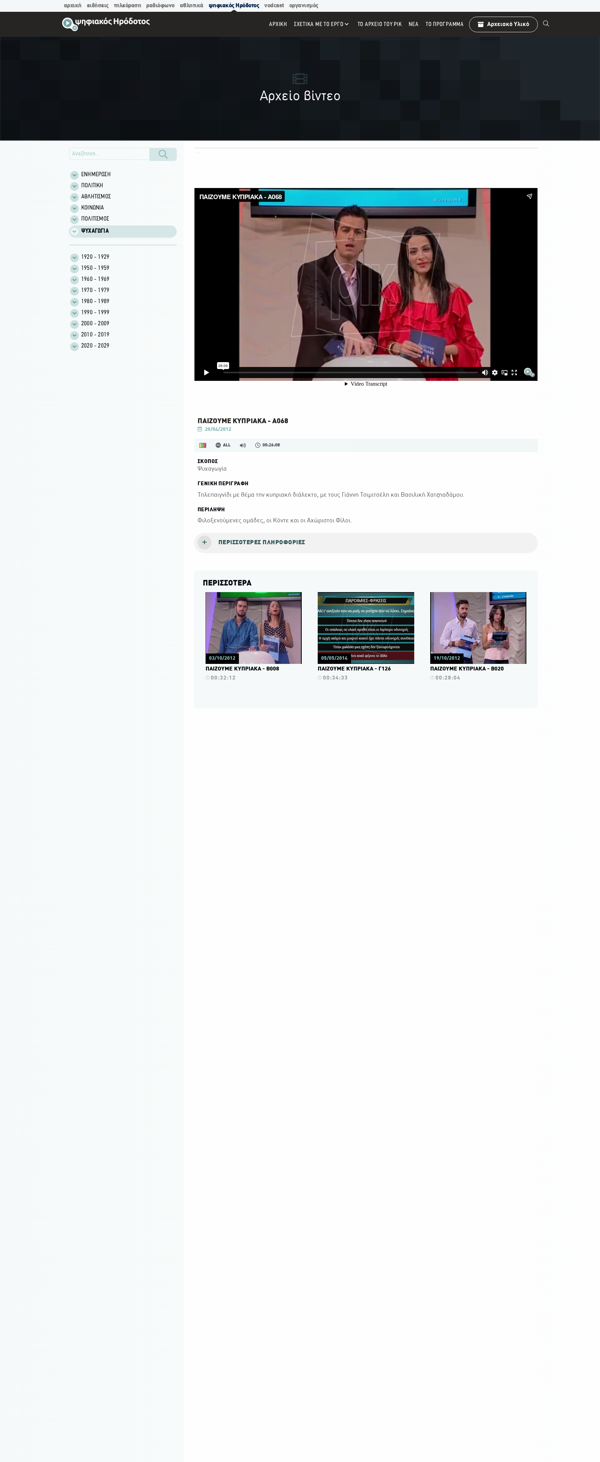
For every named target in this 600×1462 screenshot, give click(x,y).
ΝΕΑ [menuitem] (413, 24)
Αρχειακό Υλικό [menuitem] (508, 24)
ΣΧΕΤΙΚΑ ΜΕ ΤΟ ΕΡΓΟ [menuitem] (319, 24)
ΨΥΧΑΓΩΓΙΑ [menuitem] (95, 231)
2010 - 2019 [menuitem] (95, 335)
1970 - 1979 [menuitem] (95, 291)
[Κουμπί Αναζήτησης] (163, 154)
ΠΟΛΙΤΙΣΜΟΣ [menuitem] (95, 219)
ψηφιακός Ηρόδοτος (234, 5)
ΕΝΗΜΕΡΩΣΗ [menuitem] (96, 175)
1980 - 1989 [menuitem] (95, 302)
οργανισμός (303, 5)
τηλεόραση (127, 5)
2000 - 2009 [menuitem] (95, 324)
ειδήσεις (98, 5)
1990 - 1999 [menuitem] (95, 313)
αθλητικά (191, 5)
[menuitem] (546, 24)
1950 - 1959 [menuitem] (95, 268)
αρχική (73, 5)
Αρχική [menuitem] (278, 24)
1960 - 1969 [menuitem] (95, 279)
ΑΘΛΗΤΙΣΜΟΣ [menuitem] (96, 197)
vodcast (274, 5)
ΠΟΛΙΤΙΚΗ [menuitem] (92, 186)
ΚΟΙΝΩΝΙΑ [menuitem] (92, 208)
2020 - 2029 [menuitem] (95, 346)
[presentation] (366, 543)
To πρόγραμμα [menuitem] (445, 24)
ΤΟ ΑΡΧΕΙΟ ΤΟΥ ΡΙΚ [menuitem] (380, 24)
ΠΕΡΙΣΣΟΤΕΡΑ (227, 583)
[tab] (366, 543)
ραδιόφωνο (160, 5)
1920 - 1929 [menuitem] (95, 257)
